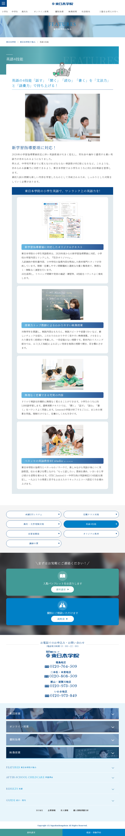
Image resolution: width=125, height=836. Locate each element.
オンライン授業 (41, 11)
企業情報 (52, 810)
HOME (39, 810)
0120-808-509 (63, 676)
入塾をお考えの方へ (108, 11)
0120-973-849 (63, 696)
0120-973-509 (63, 686)
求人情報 (64, 810)
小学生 (5, 11)
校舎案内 (86, 11)
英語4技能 (91, 524)
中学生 (15, 11)
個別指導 (59, 11)
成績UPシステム (33, 514)
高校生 (25, 11)
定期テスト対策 (91, 514)
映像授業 (73, 11)
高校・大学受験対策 (34, 524)
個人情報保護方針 (81, 810)
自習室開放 (34, 533)
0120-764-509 (63, 666)
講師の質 (33, 543)
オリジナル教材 (91, 533)
